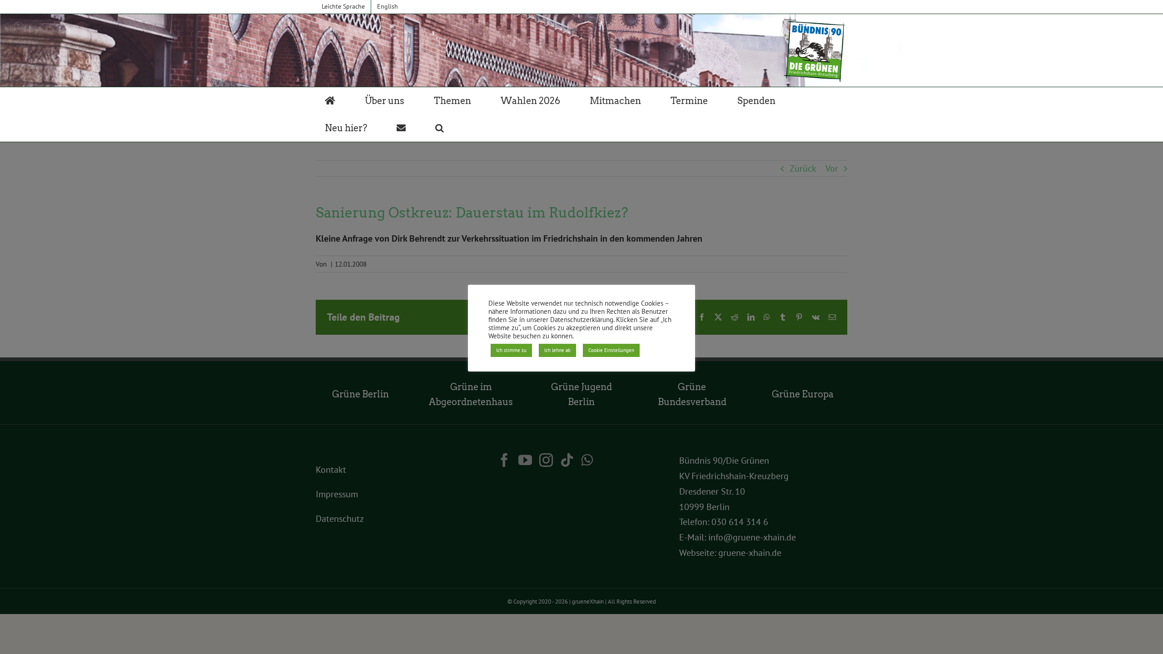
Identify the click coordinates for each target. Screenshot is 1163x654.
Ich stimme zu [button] (511, 350)
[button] (439, 128)
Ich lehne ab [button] (557, 350)
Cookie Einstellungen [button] (611, 350)
